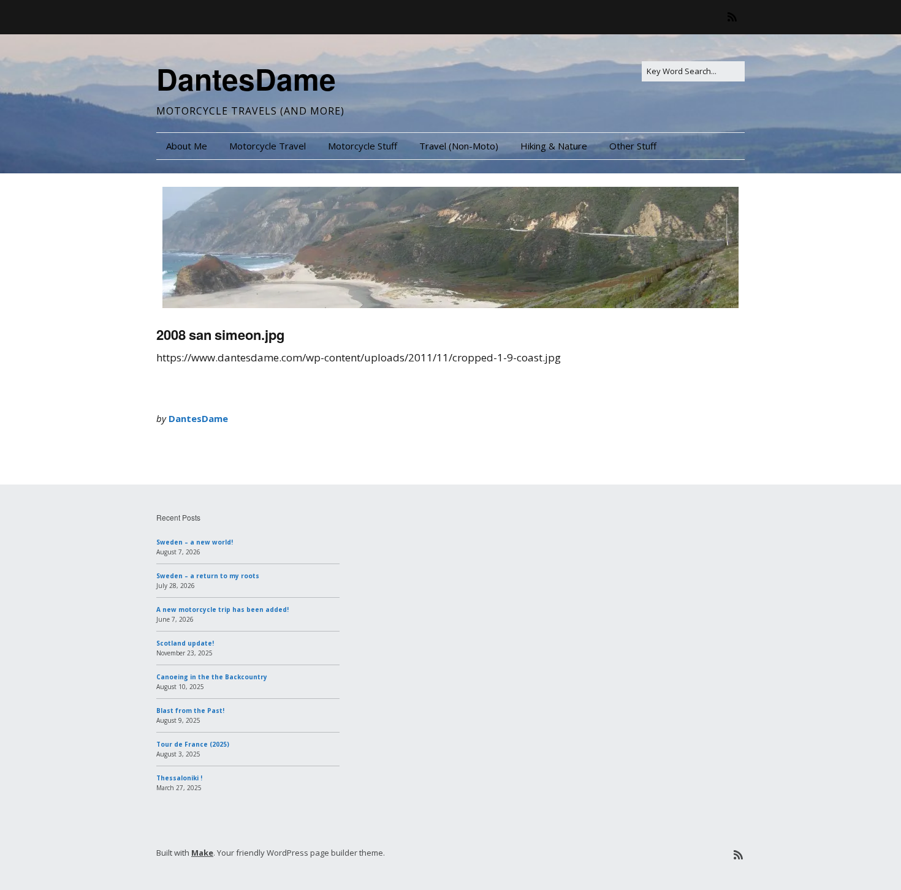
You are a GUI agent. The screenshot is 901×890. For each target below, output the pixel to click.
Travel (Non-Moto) (458, 146)
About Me (186, 146)
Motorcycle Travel (267, 146)
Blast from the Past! (190, 710)
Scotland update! (185, 643)
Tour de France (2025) (192, 744)
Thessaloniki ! (179, 778)
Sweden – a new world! (194, 542)
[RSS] (735, 17)
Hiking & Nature (553, 146)
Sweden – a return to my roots (207, 575)
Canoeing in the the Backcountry (211, 677)
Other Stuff (632, 146)
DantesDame (246, 79)
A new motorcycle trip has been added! (222, 609)
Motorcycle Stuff (362, 146)
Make (202, 852)
